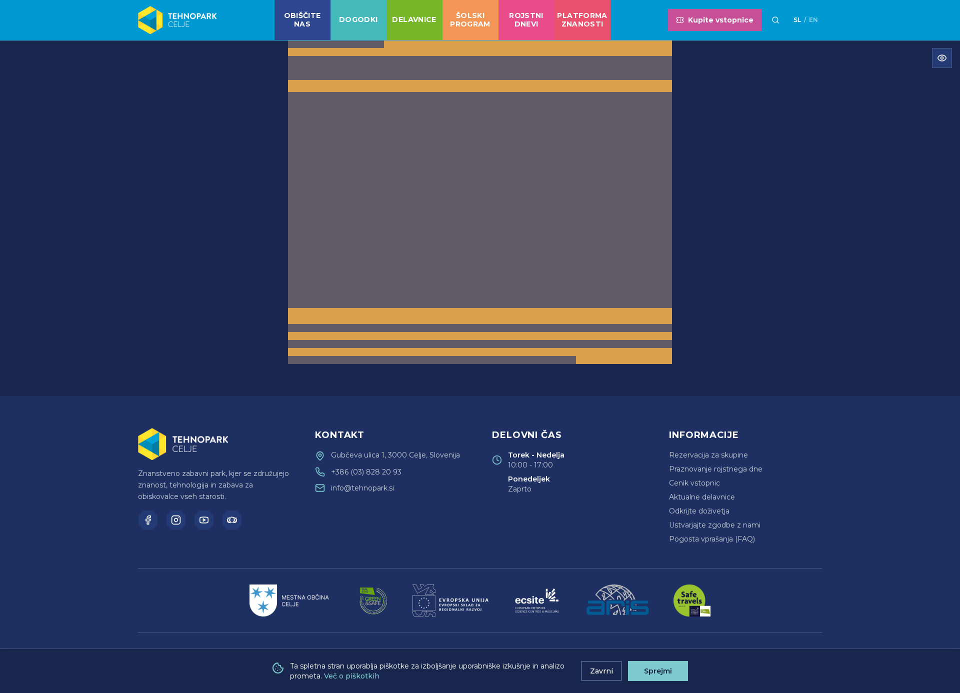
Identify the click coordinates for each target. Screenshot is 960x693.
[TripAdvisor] (232, 520)
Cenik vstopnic (694, 483)
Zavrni (601, 671)
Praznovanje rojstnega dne (715, 469)
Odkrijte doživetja (699, 511)
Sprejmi (658, 671)
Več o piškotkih (352, 676)
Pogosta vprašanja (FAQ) (712, 539)
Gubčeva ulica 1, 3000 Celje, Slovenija (395, 455)
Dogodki (358, 19)
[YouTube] (204, 520)
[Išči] (776, 20)
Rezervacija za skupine (708, 455)
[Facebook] (148, 520)
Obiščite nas (302, 20)
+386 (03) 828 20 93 (366, 472)
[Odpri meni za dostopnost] (942, 58)
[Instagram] (176, 520)
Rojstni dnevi (526, 20)
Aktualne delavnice (702, 497)
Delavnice (414, 19)
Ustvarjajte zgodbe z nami (714, 525)
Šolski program (470, 20)
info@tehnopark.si (362, 488)
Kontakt (339, 435)
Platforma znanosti (582, 20)
